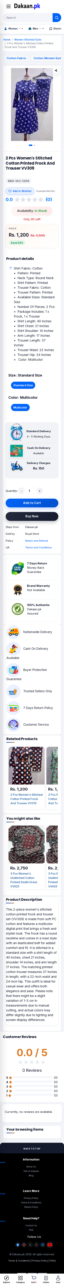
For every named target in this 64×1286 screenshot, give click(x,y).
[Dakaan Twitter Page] (30, 1246)
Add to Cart (32, 503)
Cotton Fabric (16, 58)
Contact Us (31, 1225)
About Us (31, 1166)
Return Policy (31, 1207)
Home (6, 39)
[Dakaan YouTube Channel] (49, 1246)
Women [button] (12, 28)
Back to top (31, 1148)
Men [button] (34, 28)
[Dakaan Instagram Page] (24, 1246)
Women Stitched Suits (27, 39)
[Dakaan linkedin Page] (42, 1246)
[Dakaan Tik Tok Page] (36, 1246)
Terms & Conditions (31, 1202)
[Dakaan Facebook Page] (17, 1246)
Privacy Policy (31, 1198)
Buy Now (31, 516)
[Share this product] (55, 70)
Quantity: (12, 491)
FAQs (53, 1260)
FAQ (31, 1230)
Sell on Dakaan (31, 1171)
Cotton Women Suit (47, 58)
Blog (31, 1175)
